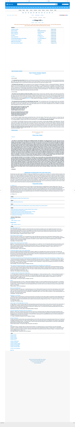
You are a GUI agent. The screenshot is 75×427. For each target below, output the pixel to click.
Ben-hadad (18, 198)
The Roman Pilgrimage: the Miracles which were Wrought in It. (21, 310)
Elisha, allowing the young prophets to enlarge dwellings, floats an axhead (24, 209)
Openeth (37, 205)
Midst (28, 205)
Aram (11, 198)
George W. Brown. (41, 32)
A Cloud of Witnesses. (14, 318)
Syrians (27, 198)
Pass (40, 205)
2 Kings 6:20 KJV (13, 339)
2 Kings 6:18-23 (13, 222)
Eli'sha (17, 205)
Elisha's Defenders (14, 32)
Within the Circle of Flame (15, 41)
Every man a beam (37, 135)
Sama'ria (45, 205)
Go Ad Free (2, 422)
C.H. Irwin (13, 76)
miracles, (16, 224)
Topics (36, 22)
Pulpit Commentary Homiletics (16, 71)
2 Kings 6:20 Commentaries (15, 348)
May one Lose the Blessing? (15, 287)
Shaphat (24, 198)
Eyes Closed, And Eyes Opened (37, 73)
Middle (25, 205)
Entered (19, 205)
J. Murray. (39, 33)
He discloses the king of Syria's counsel (18, 210)
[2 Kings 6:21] (73, 192)
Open (31, 205)
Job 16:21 (49, 98)
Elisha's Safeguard (14, 33)
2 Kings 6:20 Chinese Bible (15, 344)
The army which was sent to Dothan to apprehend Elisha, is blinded (23, 211)
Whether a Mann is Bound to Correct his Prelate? (19, 242)
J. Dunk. (39, 41)
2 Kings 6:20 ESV (13, 337)
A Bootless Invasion (14, 29)
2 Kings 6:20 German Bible (15, 346)
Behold (11, 205)
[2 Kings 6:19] (1, 192)
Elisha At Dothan (14, 30)
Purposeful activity (37, 183)
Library (42, 22)
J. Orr (39, 29)
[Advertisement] (37, 64)
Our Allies (13, 35)
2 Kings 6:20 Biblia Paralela (15, 343)
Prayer (11, 280)
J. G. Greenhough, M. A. (42, 38)
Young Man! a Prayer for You (15, 227)
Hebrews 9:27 (28, 98)
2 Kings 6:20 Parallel (14, 342)
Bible (7, 15)
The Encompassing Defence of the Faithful (18, 38)
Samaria (19, 201)
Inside (22, 205)
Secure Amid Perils (14, 36)
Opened (33, 205)
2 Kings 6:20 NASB (13, 338)
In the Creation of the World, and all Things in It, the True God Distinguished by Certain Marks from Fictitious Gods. (30, 265)
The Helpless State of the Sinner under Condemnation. (20, 272)
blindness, (15, 220)
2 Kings (10, 15)
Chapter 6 (13, 15)
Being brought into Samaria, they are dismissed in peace (21, 212)
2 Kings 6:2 (38, 133)
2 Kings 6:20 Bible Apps (14, 341)
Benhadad (14, 198)
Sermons (32, 22)
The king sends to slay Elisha (16, 214)
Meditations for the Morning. (15, 295)
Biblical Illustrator (14, 130)
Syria (22, 201)
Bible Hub (12, 350)
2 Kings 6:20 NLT (13, 335)
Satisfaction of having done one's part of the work (38, 172)
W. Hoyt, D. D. (40, 35)
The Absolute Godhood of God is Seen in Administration (20, 250)
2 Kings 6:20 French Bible (14, 345)
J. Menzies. (13, 136)
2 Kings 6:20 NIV (13, 334)
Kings (11, 325)
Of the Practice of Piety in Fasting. (16, 235)
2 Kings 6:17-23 (37, 74)
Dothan (11, 201)
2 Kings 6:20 (12, 218)
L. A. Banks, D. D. (41, 36)
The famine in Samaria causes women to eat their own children (22, 213)
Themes (39, 22)
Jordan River (15, 201)
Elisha (22, 198)
